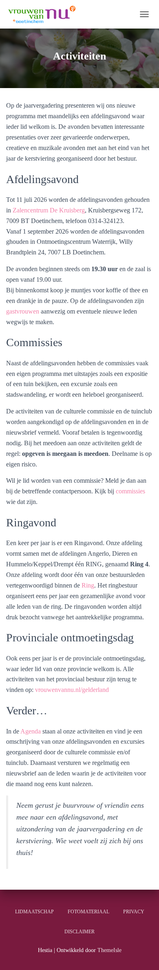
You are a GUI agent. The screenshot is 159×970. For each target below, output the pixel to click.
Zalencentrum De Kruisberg (49, 210)
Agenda (30, 731)
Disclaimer (79, 932)
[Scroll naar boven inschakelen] (142, 953)
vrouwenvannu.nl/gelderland (72, 689)
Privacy (133, 912)
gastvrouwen (23, 311)
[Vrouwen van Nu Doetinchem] (44, 14)
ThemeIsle (109, 950)
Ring (88, 585)
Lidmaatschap (34, 912)
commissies (130, 491)
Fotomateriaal (88, 912)
